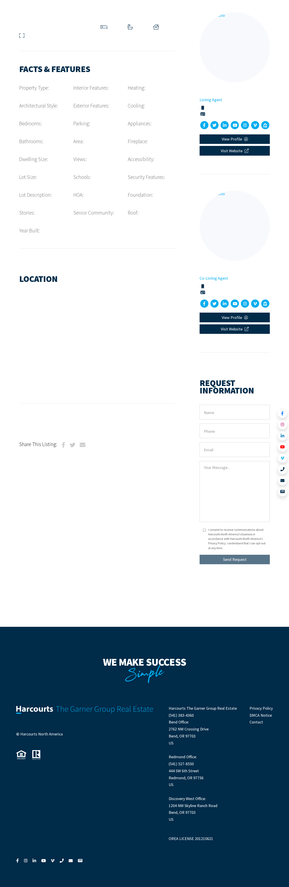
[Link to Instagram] (282, 424)
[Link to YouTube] (282, 447)
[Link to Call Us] (282, 469)
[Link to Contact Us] (282, 480)
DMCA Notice (260, 715)
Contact (256, 722)
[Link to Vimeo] (282, 458)
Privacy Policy (261, 708)
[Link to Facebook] (282, 413)
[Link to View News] (282, 491)
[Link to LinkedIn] (282, 436)
